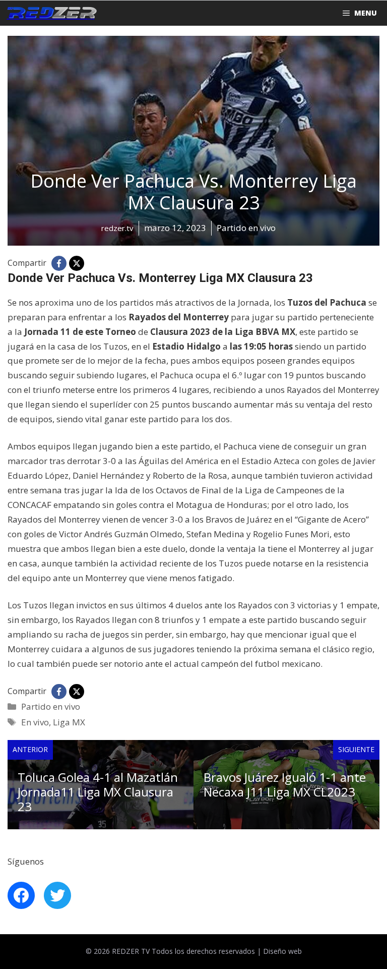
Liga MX (69, 722)
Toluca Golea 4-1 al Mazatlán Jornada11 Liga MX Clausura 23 (98, 792)
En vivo (35, 722)
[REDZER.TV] (51, 13)
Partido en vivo (50, 706)
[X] (76, 263)
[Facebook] (59, 263)
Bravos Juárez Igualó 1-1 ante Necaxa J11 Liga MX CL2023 (285, 784)
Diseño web (282, 951)
